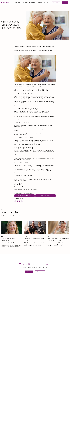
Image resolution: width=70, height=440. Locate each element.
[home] (5, 2)
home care (33, 187)
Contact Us (55, 2)
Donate (65, 2)
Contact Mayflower (45, 195)
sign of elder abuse (22, 172)
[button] (17, 2)
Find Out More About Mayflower (24, 195)
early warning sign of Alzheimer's (44, 170)
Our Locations (40, 271)
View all (65, 215)
